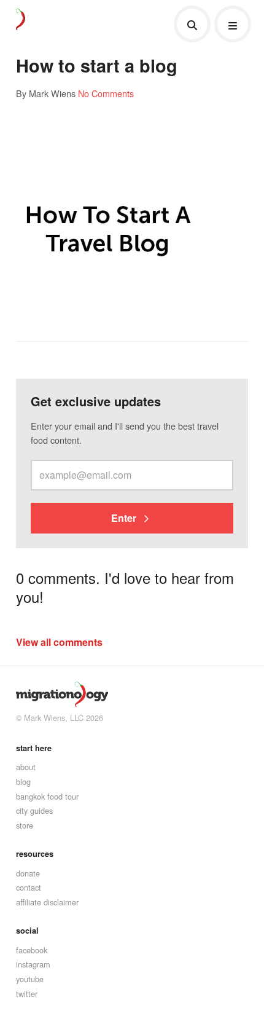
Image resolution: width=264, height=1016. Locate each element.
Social (27, 930)
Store (24, 825)
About (26, 767)
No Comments (106, 93)
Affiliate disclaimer (47, 902)
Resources (34, 853)
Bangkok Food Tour (47, 796)
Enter (125, 518)
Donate (28, 873)
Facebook (31, 950)
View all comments (59, 642)
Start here (34, 748)
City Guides (34, 810)
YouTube (30, 979)
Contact (28, 887)
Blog (23, 781)
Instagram (33, 964)
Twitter (26, 993)
